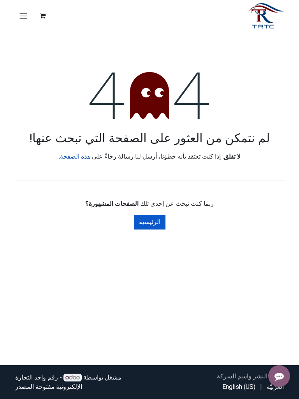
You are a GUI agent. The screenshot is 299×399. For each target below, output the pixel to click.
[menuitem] (275, 387)
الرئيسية (149, 222)
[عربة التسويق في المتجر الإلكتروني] (42, 15)
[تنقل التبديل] (23, 15)
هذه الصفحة (75, 156)
